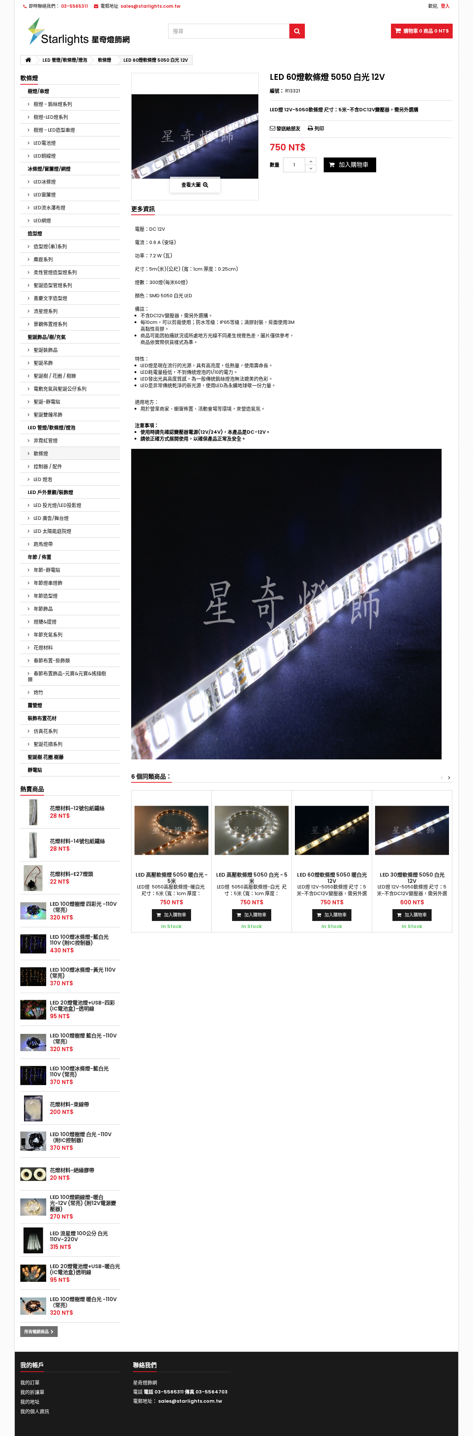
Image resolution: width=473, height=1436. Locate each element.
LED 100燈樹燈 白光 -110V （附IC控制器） (81, 1137)
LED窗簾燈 (44, 194)
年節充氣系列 (47, 634)
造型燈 (35, 233)
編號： (277, 91)
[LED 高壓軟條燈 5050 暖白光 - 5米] (171, 830)
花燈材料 (43, 647)
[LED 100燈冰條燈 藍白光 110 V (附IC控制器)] (33, 944)
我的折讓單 (32, 1392)
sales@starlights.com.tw (190, 1401)
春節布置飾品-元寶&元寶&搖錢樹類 (67, 676)
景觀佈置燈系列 (50, 324)
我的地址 (30, 1401)
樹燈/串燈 (38, 91)
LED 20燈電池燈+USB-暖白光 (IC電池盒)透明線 (85, 1269)
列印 (319, 128)
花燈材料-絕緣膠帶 (72, 1170)
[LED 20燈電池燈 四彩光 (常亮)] (33, 1010)
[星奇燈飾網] (88, 31)
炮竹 (38, 692)
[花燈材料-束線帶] (33, 1108)
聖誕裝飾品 (45, 349)
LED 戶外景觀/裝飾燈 (50, 492)
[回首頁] (28, 60)
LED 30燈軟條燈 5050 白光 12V (412, 877)
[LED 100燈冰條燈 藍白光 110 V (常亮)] (33, 1075)
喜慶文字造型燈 (50, 298)
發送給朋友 (288, 128)
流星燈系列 (45, 311)
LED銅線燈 (44, 155)
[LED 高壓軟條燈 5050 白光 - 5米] (252, 830)
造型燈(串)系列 (50, 246)
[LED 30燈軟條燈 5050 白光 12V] (412, 830)
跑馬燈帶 (43, 544)
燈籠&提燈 (45, 621)
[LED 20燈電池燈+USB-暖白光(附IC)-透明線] (33, 1273)
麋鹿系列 (43, 259)
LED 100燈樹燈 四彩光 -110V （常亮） (83, 907)
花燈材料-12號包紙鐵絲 (77, 808)
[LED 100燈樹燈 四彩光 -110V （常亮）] (33, 911)
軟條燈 (40, 453)
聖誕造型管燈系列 (52, 285)
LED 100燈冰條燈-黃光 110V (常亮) (83, 972)
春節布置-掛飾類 (51, 660)
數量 (274, 164)
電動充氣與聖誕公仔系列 (59, 388)
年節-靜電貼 (46, 569)
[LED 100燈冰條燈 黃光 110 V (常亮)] (33, 977)
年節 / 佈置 (39, 556)
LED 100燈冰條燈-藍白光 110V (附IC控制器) (79, 939)
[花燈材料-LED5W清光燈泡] (33, 878)
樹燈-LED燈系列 (50, 117)
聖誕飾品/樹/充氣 (47, 337)
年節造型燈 (45, 595)
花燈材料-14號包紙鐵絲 (77, 841)
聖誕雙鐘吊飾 (47, 414)
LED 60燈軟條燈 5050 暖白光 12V (332, 877)
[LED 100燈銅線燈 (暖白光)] (33, 1207)
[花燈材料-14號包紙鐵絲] (33, 845)
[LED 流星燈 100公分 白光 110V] (33, 1240)
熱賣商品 (32, 789)
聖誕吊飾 (43, 362)
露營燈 (35, 705)
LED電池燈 (44, 142)
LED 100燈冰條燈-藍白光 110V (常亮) (79, 1071)
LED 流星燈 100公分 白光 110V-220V (79, 1236)
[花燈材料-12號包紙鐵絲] (33, 812)
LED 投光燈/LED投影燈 (57, 505)
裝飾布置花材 (42, 718)
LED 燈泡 (42, 479)
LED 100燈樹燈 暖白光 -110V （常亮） (83, 1302)
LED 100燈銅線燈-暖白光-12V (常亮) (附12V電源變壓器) (83, 1203)
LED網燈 (42, 220)
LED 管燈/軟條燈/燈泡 (51, 427)
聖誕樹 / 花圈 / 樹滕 (54, 375)
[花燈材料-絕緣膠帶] (33, 1174)
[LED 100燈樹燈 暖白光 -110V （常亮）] (33, 1306)
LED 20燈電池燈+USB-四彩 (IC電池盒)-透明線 (82, 1005)
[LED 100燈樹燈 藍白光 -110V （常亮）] (33, 1043)
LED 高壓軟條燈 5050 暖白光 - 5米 (172, 877)
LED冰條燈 (44, 181)
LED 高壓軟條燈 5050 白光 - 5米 (251, 877)
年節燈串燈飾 (47, 582)
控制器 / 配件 (47, 466)
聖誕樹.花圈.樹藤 (46, 757)
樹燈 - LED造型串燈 (54, 129)
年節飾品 (43, 608)
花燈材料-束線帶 (69, 1104)
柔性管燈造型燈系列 (55, 272)
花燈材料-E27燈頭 (71, 874)
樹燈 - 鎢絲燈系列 (52, 104)
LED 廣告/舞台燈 (51, 518)
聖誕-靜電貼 (46, 401)
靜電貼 (35, 769)
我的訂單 (30, 1382)
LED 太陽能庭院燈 (52, 531)
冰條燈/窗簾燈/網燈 (49, 168)
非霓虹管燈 (45, 440)
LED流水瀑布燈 (49, 207)
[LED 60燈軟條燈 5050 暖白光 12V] (332, 830)
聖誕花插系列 (47, 744)
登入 (445, 6)
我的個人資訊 (34, 1411)
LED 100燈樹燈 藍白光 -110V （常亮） (83, 1038)
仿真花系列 (45, 731)
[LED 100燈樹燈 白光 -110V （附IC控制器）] (33, 1141)
